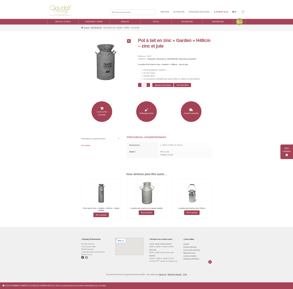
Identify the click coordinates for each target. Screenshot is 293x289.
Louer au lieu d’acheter (191, 250)
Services (165, 11)
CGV (185, 274)
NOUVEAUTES (96, 28)
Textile (156, 21)
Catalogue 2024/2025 (199, 11)
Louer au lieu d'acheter (102, 113)
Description (86, 145)
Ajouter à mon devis (163, 85)
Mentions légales (175, 274)
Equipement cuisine (94, 21)
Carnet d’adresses (190, 247)
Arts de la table (63, 21)
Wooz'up (162, 274)
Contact (186, 244)
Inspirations (218, 21)
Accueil (86, 28)
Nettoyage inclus (146, 113)
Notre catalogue (287, 149)
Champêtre (151, 59)
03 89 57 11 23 (222, 12)
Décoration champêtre (187, 59)
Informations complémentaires (93, 139)
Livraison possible (191, 113)
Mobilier (125, 21)
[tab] (101, 138)
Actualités (178, 11)
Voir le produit (101, 215)
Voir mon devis (183, 85)
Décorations (187, 21)
